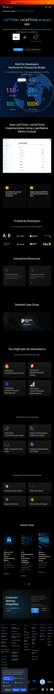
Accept (23, 689)
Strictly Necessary (7, 678)
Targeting (7, 682)
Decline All (7, 689)
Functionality (20, 682)
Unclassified (8, 686)
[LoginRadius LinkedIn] (43, 689)
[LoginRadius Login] (46, 7)
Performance (20, 678)
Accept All (15, 689)
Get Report (13, 3)
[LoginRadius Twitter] (47, 689)
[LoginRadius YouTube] (51, 689)
